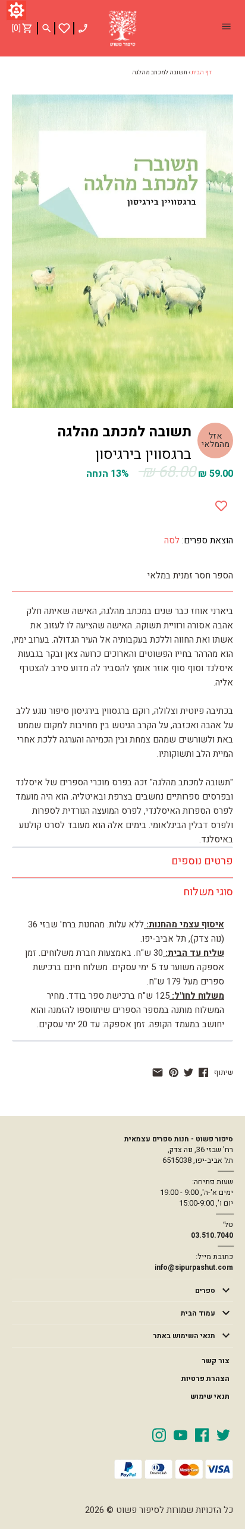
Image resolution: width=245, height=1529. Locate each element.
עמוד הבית (198, 1313)
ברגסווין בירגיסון (143, 454)
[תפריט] (226, 28)
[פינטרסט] (173, 1072)
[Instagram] (159, 1434)
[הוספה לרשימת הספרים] (221, 503)
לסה (172, 540)
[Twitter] (223, 1434)
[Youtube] (180, 1434)
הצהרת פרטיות (205, 1378)
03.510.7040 (212, 1235)
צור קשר (216, 1360)
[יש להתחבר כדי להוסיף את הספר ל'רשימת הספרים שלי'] (64, 28)
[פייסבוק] (203, 1072)
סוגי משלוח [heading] (208, 892)
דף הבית (201, 72)
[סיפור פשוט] (122, 28)
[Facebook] (202, 1434)
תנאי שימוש (210, 1396)
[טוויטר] (188, 1072)
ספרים (205, 1290)
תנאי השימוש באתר (184, 1335)
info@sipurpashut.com (194, 1267)
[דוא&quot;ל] (158, 1072)
